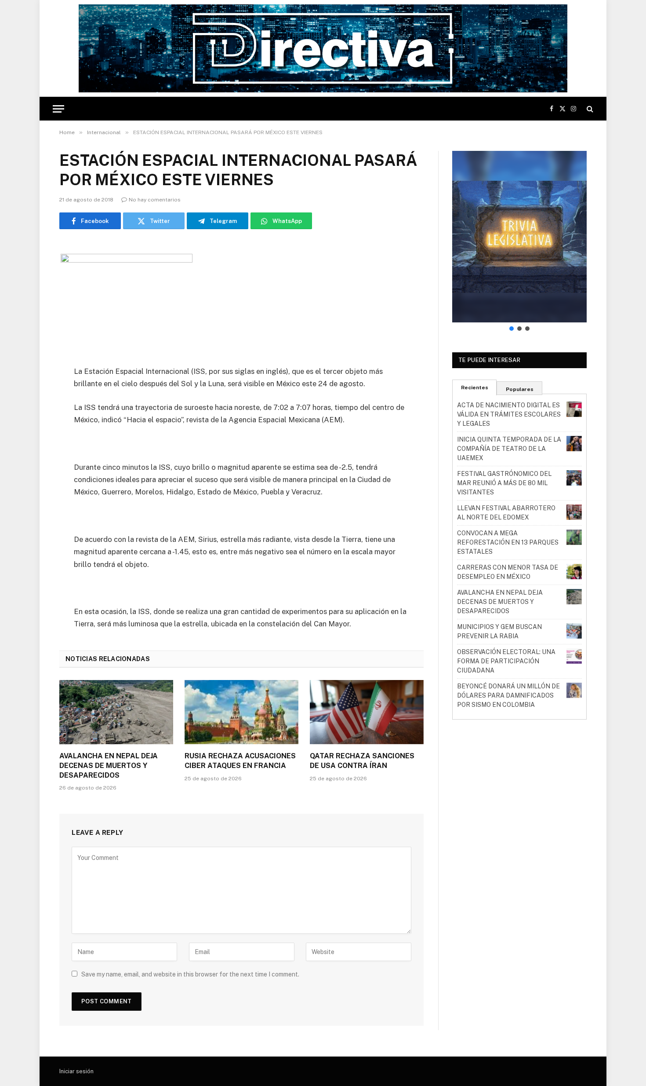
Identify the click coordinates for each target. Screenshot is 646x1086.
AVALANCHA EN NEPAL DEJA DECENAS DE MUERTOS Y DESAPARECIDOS (108, 765)
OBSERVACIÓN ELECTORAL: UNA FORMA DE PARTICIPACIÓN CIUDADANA (506, 661)
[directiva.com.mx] (323, 48)
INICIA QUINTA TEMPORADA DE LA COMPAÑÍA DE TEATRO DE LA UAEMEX (509, 448)
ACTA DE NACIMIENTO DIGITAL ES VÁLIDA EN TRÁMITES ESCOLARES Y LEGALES (509, 414)
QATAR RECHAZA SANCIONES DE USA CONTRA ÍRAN (362, 761)
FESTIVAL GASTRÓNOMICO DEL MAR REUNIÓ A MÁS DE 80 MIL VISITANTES (504, 483)
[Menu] (58, 109)
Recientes (474, 387)
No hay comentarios (155, 200)
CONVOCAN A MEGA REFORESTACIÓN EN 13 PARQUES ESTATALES (508, 542)
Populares (519, 389)
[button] (519, 236)
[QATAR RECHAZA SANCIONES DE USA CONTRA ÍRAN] (367, 712)
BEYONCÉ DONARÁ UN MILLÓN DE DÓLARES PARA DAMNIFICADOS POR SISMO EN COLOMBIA (508, 695)
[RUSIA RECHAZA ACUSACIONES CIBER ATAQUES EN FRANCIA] (241, 712)
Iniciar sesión (76, 1071)
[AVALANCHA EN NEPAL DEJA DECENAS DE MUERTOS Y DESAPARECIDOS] (116, 712)
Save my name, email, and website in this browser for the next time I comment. (190, 974)
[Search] (589, 109)
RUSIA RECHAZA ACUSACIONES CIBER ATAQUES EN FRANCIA (240, 761)
